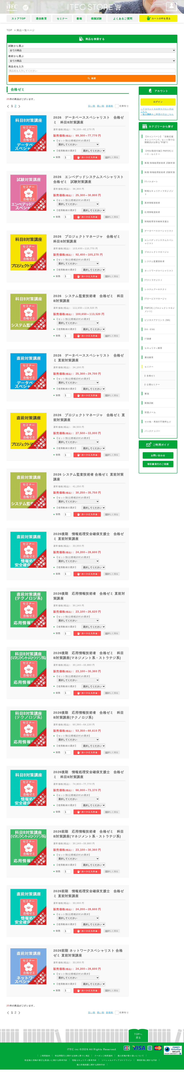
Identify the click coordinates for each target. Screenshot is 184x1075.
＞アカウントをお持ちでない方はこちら (157, 110)
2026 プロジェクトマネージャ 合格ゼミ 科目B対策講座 (88, 239)
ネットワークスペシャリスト (159, 271)
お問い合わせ (158, 455)
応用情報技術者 (152, 212)
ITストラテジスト (153, 280)
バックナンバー (152, 431)
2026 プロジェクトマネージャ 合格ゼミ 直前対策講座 (89, 417)
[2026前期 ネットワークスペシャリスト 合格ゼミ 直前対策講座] (28, 966)
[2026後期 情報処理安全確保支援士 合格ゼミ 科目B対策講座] (28, 788)
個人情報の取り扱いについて (131, 1056)
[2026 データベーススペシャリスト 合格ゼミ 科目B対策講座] (28, 133)
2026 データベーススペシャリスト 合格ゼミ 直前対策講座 (88, 358)
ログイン (158, 102)
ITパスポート (151, 181)
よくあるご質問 (122, 18)
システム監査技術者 (155, 261)
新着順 (109, 106)
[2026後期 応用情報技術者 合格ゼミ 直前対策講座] (28, 609)
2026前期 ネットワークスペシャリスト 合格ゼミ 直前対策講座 (88, 953)
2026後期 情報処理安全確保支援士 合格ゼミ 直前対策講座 (88, 536)
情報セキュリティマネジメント (159, 192)
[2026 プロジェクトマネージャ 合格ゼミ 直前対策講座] (28, 431)
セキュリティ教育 (153, 348)
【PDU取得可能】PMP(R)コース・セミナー (159, 152)
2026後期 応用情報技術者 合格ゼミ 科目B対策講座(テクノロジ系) (88, 715)
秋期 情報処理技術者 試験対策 (160, 172)
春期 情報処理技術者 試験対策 (160, 163)
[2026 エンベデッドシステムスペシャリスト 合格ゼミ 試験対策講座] (28, 193)
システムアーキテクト (156, 289)
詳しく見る (113, 157)
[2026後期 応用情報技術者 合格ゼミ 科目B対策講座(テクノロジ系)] (28, 728)
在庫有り (124, 106)
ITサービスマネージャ (156, 299)
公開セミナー (153, 384)
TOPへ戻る (138, 1036)
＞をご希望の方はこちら (157, 114)
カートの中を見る (161, 18)
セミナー (62, 18)
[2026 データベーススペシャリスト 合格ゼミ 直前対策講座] (28, 371)
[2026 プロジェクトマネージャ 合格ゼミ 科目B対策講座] (28, 252)
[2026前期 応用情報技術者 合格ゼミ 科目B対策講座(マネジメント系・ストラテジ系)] (28, 847)
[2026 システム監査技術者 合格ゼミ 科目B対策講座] (28, 312)
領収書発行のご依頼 (158, 464)
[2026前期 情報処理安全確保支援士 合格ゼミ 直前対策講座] (28, 907)
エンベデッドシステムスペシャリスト (159, 241)
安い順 (91, 106)
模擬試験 (96, 18)
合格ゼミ (151, 376)
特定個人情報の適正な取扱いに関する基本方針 (46, 1060)
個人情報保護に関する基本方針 (91, 1065)
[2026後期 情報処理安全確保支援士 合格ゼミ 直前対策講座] (28, 550)
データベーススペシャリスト (159, 231)
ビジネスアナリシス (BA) (157, 320)
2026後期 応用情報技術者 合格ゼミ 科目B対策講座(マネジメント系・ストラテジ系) (88, 655)
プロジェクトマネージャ (157, 252)
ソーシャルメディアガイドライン (117, 1060)
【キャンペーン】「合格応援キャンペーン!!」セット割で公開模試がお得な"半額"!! (160, 139)
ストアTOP (19, 18)
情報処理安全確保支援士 (157, 221)
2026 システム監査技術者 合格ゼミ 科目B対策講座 (88, 298)
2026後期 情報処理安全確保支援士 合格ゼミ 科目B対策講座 (88, 774)
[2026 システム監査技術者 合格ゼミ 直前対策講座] (28, 490)
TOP (9, 30)
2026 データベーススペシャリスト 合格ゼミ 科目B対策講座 (88, 120)
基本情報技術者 (152, 203)
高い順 (100, 106)
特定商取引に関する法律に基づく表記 (72, 1056)
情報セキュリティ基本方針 (84, 1060)
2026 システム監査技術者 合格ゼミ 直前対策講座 (88, 477)
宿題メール (150, 412)
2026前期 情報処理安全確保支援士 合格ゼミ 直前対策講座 (88, 893)
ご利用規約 (45, 1056)
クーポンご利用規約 (104, 1056)
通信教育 (41, 18)
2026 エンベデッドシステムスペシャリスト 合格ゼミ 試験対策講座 (89, 179)
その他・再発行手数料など (158, 422)
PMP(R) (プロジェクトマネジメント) (160, 309)
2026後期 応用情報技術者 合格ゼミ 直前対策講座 (89, 596)
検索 (93, 78)
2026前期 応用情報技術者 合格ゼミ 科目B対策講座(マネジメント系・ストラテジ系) (88, 834)
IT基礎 (148, 338)
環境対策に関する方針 (147, 1060)
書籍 (79, 18)
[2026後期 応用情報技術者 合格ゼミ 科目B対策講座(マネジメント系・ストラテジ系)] (28, 669)
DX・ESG (150, 329)
